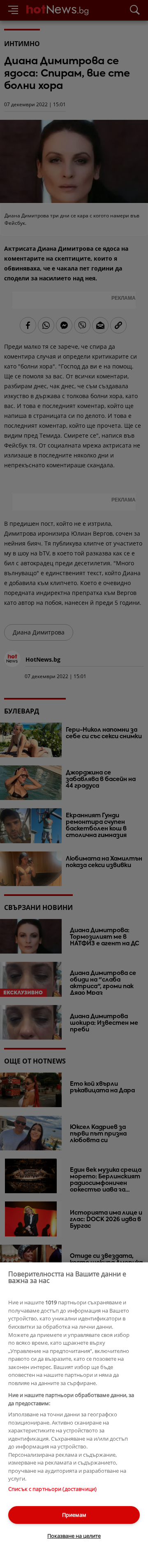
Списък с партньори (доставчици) (52, 1489)
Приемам (74, 1514)
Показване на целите (74, 1535)
